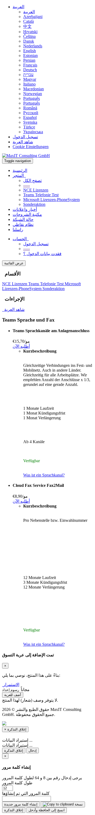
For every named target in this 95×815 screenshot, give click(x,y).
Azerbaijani (32, 16)
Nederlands (32, 46)
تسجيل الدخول (25, 137)
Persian (29, 60)
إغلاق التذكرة (13, 750)
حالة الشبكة (23, 219)
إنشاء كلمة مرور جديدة (20, 804)
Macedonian (33, 89)
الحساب (21, 239)
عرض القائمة (13, 263)
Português (31, 98)
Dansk (28, 41)
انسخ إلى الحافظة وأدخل (46, 810)
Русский (30, 112)
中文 (27, 26)
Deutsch (30, 70)
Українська (33, 132)
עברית (28, 74)
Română (30, 108)
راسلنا (18, 229)
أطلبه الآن (21, 346)
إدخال (32, 750)
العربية (18, 7)
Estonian (30, 55)
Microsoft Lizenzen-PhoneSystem (51, 199)
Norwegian (32, 93)
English (29, 50)
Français (30, 65)
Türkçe (29, 127)
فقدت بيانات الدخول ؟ (42, 253)
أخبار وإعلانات (25, 209)
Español (30, 117)
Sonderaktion (34, 204)
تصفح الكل (32, 180)
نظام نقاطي (23, 224)
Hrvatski (30, 31)
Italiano (29, 84)
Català (28, 21)
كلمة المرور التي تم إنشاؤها (26, 793)
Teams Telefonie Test (41, 195)
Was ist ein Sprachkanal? (44, 475)
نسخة (78, 804)
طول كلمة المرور (17, 783)
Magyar (29, 79)
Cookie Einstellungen (31, 146)
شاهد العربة (23, 142)
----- (26, 185)
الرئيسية (20, 170)
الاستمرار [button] (11, 684)
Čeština (29, 36)
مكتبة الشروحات (27, 214)
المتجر (19, 175)
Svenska (30, 122)
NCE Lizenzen (35, 190)
